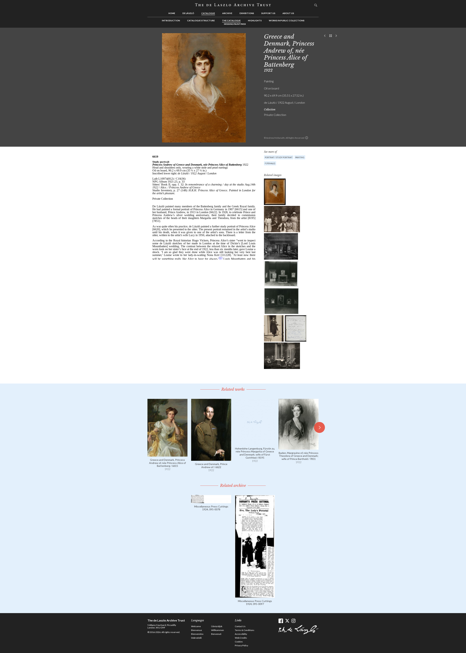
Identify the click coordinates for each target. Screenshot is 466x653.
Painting (299, 157)
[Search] (316, 5)
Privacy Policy (241, 645)
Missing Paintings (235, 24)
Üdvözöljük (216, 626)
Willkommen (217, 630)
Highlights (255, 20)
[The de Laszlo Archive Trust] (233, 5)
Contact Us (240, 626)
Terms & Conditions (244, 630)
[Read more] (167, 455)
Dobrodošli (196, 637)
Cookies (239, 641)
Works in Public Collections (286, 20)
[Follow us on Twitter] (287, 621)
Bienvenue (196, 630)
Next (336, 36)
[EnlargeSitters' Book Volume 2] (295, 328)
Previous (325, 36)
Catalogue (208, 13)
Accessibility (241, 634)
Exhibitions (247, 13)
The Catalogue (231, 20)
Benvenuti (216, 634)
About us (288, 13)
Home (171, 13)
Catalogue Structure (201, 20)
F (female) (270, 163)
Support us (268, 13)
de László (188, 13)
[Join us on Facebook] (281, 621)
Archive (227, 13)
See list (330, 36)
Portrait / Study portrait (279, 157)
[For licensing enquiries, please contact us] (306, 137)
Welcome (196, 626)
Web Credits (241, 637)
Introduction (171, 20)
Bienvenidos (197, 634)
